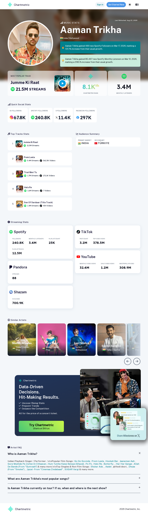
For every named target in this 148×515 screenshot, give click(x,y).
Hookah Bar (112, 461)
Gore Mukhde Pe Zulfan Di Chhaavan (27, 463)
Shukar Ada (97, 466)
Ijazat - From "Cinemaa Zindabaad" (45, 469)
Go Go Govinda (82, 461)
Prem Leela (98, 461)
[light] (129, 4)
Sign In (100, 4)
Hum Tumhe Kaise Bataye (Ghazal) (66, 463)
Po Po (89, 463)
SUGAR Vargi (71, 469)
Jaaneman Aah (127, 461)
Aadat (108, 466)
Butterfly (108, 463)
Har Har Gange (124, 463)
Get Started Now (116, 4)
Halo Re (98, 463)
